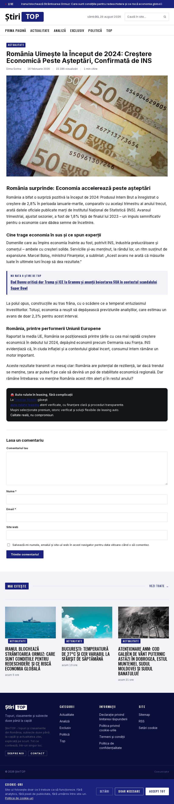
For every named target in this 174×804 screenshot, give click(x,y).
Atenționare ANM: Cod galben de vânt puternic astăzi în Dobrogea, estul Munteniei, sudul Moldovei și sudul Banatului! (142, 660)
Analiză (60, 30)
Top (109, 30)
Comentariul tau (17, 448)
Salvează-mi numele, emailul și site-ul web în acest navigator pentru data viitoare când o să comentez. (81, 544)
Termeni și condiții (112, 737)
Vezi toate (159, 586)
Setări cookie (148, 728)
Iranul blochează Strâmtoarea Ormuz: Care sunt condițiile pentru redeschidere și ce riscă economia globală (91, 4)
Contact (38, 753)
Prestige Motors (25, 399)
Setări (104, 791)
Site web (12, 527)
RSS (142, 721)
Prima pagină (15, 30)
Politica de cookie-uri (19, 798)
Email (11, 509)
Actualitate (40, 30)
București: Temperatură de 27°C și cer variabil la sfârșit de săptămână (86, 653)
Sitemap (144, 714)
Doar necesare (129, 791)
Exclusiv (77, 30)
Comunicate (161, 771)
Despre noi (15, 753)
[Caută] (165, 17)
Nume (11, 491)
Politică (95, 30)
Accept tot (157, 791)
